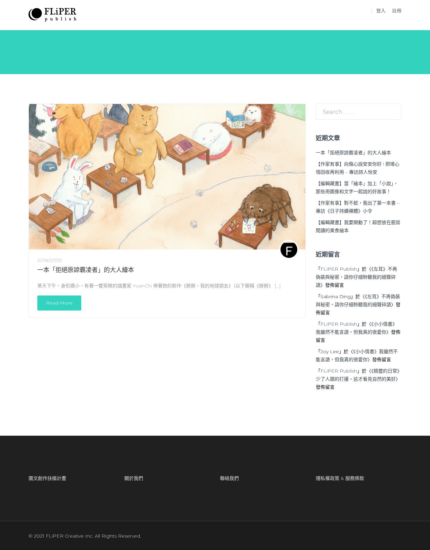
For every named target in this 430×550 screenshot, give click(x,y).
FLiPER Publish (338, 269)
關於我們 (133, 478)
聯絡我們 (229, 478)
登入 (381, 11)
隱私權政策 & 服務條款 (340, 478)
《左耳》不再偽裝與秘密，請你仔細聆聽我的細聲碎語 (356, 277)
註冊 (396, 11)
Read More (59, 303)
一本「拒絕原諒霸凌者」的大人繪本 (85, 270)
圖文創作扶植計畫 (47, 478)
